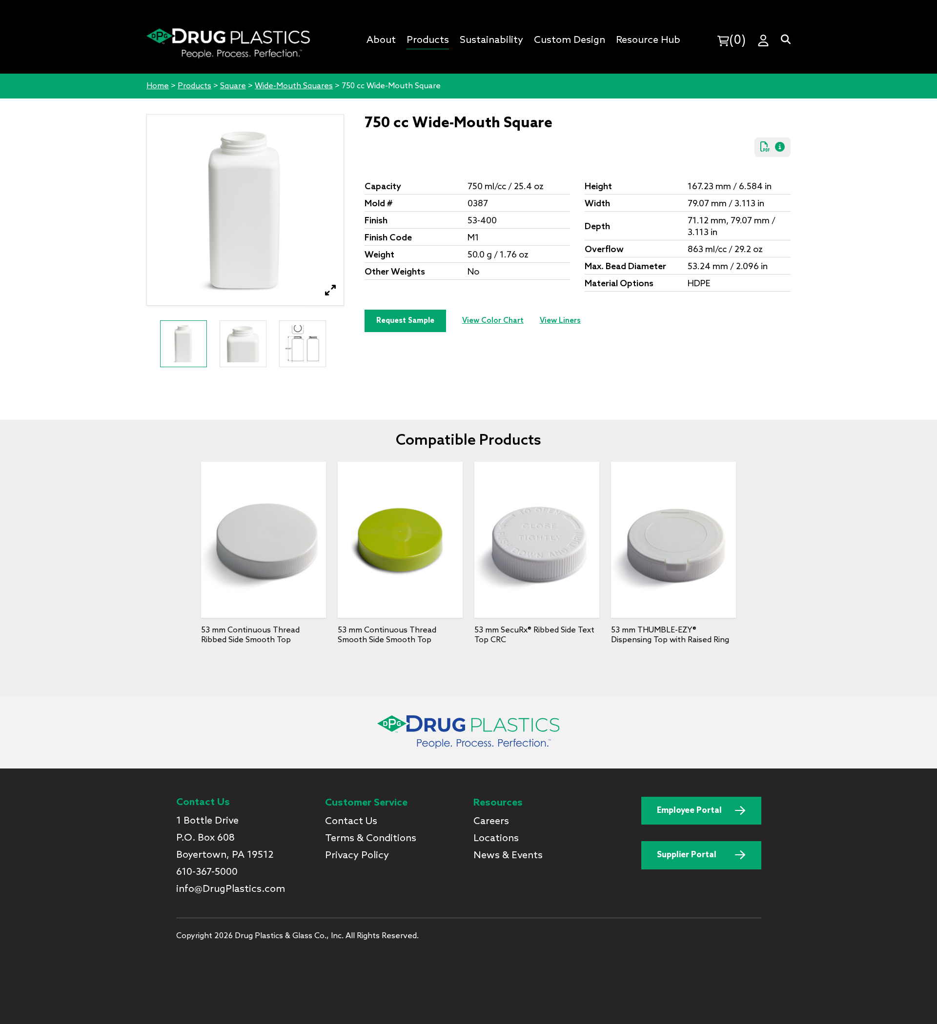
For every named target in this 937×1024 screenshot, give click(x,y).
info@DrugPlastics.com (230, 889)
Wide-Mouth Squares (294, 86)
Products (194, 86)
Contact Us (351, 821)
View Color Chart (493, 320)
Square (233, 86)
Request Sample (405, 320)
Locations (496, 839)
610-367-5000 (207, 872)
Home (157, 86)
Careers (491, 821)
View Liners (560, 320)
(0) (737, 40)
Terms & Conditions (370, 839)
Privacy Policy (357, 856)
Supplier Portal (686, 855)
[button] (330, 290)
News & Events (508, 856)
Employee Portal (689, 811)
